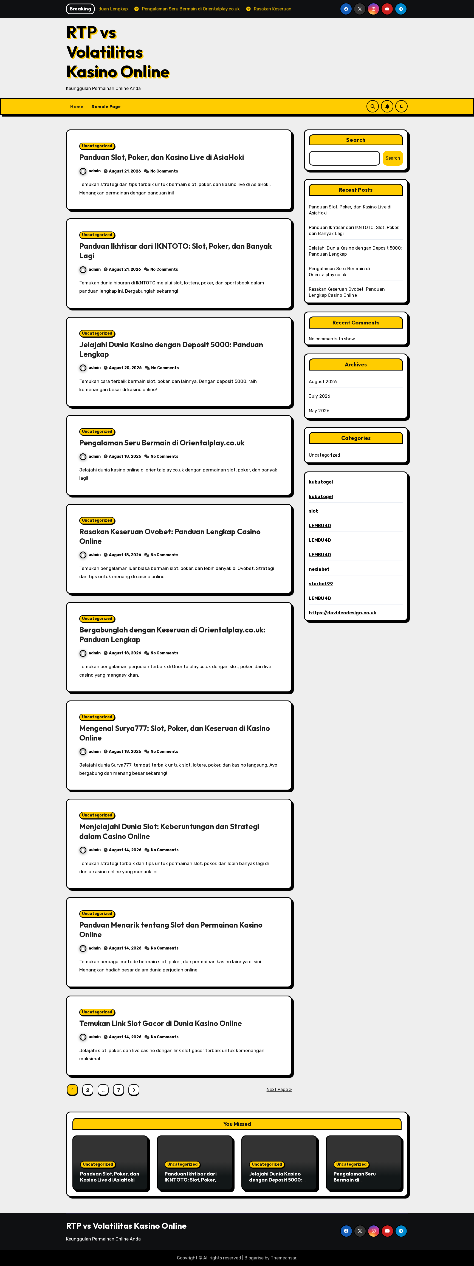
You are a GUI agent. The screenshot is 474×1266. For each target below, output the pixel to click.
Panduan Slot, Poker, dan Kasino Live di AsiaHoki (161, 157)
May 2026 (319, 410)
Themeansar (283, 1258)
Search (356, 139)
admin (95, 171)
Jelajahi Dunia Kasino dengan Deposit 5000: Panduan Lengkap (275, 1180)
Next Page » (279, 1089)
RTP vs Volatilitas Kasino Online (117, 51)
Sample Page (106, 106)
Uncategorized (97, 146)
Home (76, 106)
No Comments (164, 171)
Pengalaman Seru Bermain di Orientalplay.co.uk (161, 442)
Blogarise (254, 1258)
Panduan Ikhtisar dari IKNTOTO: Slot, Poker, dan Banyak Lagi (191, 1180)
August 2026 (323, 381)
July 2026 (320, 396)
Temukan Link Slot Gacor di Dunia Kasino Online (160, 1023)
